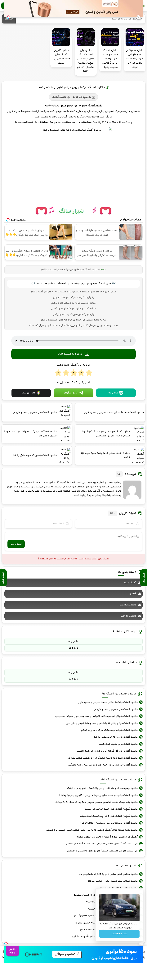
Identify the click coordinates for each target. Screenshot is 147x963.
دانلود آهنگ (59, 97)
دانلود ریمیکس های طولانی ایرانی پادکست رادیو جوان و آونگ (102, 788)
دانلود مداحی (128, 616)
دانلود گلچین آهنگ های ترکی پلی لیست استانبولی (109, 816)
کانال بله (113, 393)
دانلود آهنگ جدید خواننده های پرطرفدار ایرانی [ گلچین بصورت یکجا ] (98, 795)
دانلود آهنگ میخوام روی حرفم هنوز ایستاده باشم (71, 87)
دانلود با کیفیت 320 (70, 354)
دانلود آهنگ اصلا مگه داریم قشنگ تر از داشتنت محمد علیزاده (102, 758)
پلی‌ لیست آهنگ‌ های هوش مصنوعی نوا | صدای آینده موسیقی (102, 844)
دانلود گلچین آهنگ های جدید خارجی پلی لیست (111, 809)
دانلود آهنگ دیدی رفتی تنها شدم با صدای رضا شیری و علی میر (102, 723)
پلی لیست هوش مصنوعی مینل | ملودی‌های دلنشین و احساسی (102, 851)
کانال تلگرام (71, 393)
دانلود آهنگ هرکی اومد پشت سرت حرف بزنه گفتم (109, 730)
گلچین (132, 594)
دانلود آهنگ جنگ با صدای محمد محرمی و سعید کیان (108, 702)
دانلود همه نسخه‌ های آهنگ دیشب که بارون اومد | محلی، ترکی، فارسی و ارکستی (92, 830)
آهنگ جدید (129, 583)
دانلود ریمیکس (127, 605)
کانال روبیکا (28, 393)
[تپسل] (6, 943)
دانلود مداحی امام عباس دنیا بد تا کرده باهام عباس (108, 874)
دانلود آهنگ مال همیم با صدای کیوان (116, 709)
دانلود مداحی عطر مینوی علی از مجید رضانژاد (113, 881)
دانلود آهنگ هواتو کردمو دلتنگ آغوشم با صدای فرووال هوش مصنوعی (96, 716)
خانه (103, 270)
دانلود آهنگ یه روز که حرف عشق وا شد (116, 737)
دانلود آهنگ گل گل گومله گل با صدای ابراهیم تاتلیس (107, 751)
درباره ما (73, 648)
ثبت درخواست (119, 934)
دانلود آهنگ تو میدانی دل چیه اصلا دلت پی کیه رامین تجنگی (103, 765)
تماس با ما (73, 641)
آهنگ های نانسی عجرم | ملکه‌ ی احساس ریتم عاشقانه (107, 837)
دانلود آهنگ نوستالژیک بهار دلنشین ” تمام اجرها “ (109, 823)
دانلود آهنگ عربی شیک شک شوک (118, 744)
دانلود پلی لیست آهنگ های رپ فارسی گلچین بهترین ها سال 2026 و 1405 (96, 802)
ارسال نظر (16, 544)
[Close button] (138, 17)
